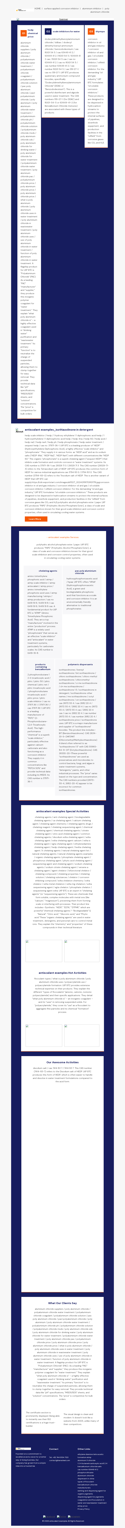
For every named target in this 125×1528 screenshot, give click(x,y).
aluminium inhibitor (91, 8)
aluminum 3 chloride (86, 1460)
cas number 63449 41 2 (88, 1469)
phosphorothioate (85, 1472)
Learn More (35, 519)
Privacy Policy (84, 1509)
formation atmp (84, 1457)
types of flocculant (86, 1481)
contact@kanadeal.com (59, 1460)
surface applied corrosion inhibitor (61, 8)
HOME (38, 8)
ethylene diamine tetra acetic (91, 1454)
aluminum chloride (86, 1475)
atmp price (82, 1506)
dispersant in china (86, 1478)
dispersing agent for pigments (91, 1497)
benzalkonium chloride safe (89, 1466)
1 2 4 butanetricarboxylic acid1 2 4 (92, 1463)
